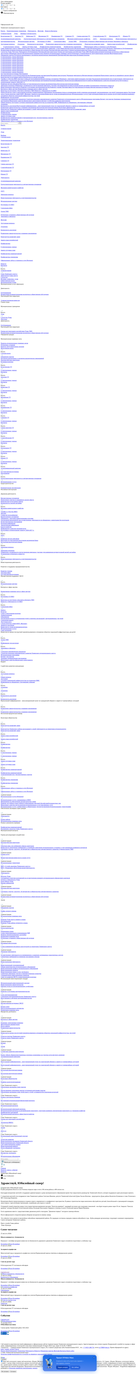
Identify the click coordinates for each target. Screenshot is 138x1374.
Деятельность (29, 1351)
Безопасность (5, 1277)
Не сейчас (75, 1367)
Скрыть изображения (10, 10)
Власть (3, 1351)
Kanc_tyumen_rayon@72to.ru (10, 1349)
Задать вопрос (63, 1367)
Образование (14, 1277)
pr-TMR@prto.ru (104, 1347)
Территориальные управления (15, 1351)
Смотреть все (5, 1272)
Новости (3, 1171)
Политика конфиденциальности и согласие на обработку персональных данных (26, 1354)
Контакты (63, 1351)
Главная (3, 1168)
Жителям (57, 1351)
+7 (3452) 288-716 (88, 1347)
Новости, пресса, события (9, 1170)
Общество (4, 1303)
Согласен (13, 1371)
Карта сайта (70, 1351)
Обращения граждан (47, 1351)
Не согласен (5, 1371)
